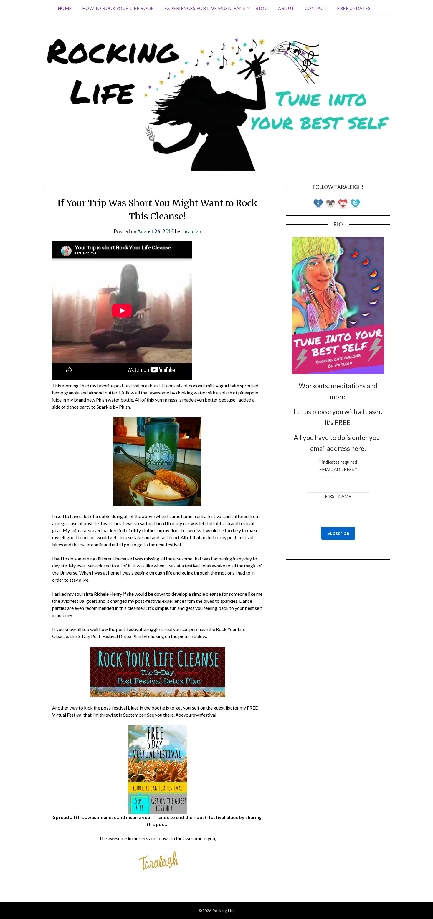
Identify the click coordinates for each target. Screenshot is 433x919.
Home (65, 8)
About (286, 8)
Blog (261, 8)
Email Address (338, 469)
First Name (338, 496)
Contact (316, 8)
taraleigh (191, 231)
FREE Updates (354, 8)
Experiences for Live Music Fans (204, 8)
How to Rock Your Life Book (118, 8)
